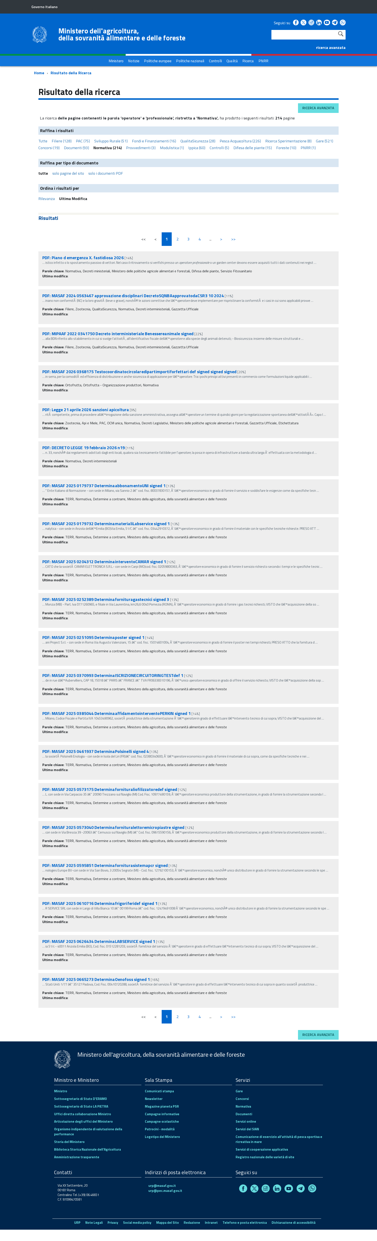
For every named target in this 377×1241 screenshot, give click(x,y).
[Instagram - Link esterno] (311, 23)
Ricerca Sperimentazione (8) (288, 141)
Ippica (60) (196, 148)
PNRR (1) (308, 148)
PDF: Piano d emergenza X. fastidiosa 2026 (83, 257)
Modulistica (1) (172, 148)
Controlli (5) (219, 148)
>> (233, 239)
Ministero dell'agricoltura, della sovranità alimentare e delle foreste (121, 34)
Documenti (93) (76, 148)
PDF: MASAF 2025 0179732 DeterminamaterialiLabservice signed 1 (106, 523)
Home (39, 73)
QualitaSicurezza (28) (197, 141)
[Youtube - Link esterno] (327, 23)
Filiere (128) (62, 141)
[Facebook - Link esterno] (296, 23)
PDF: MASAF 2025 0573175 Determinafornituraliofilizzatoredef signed (109, 789)
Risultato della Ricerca (71, 73)
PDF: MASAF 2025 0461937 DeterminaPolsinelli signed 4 (96, 751)
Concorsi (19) (49, 148)
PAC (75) (83, 141)
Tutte (42, 141)
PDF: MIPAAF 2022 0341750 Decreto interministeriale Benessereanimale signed (118, 333)
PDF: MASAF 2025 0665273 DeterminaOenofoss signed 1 (96, 979)
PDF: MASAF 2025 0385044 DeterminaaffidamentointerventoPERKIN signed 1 (117, 713)
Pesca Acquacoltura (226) (240, 141)
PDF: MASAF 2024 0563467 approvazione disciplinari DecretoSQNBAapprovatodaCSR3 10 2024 (133, 295)
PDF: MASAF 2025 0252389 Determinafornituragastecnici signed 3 (106, 599)
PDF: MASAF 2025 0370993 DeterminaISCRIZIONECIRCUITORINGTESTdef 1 (113, 675)
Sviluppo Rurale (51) (111, 141)
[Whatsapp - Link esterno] (343, 23)
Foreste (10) (286, 148)
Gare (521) (324, 141)
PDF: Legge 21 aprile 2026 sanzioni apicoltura (85, 409)
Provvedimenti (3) (141, 148)
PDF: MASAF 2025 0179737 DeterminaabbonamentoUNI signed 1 (104, 485)
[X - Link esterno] (303, 23)
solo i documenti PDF (105, 173)
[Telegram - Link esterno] (335, 23)
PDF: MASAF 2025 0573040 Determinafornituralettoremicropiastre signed (113, 827)
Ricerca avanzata (318, 107)
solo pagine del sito (68, 173)
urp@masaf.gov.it (162, 1185)
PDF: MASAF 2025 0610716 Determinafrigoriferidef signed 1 (100, 903)
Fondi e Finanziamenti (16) (154, 141)
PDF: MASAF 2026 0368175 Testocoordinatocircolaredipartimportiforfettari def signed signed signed (139, 371)
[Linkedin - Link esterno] (319, 23)
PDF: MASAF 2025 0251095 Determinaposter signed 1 (93, 637)
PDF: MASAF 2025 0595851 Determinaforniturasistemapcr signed (105, 865)
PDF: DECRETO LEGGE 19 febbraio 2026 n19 (83, 447)
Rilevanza (46, 199)
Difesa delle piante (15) (252, 148)
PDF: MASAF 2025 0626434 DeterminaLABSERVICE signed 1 (99, 941)
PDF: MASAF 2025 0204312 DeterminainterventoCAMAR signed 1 (104, 561)
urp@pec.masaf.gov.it (165, 1190)
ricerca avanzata (331, 47)
